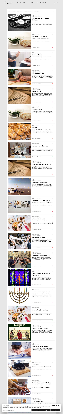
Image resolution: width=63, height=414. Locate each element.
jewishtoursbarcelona (28, 11)
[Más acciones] (52, 16)
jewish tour (20, 11)
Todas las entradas (12, 11)
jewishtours (36, 11)
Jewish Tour (10, 2)
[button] (53, 11)
